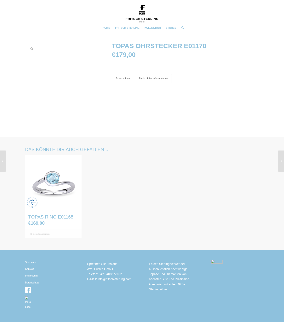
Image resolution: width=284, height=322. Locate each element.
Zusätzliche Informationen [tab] (153, 78)
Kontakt (29, 268)
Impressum (31, 275)
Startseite (30, 262)
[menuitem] (106, 28)
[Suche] (181, 28)
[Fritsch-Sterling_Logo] (142, 13)
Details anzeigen (41, 234)
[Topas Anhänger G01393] (281, 161)
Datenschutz (32, 282)
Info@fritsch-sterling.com (114, 279)
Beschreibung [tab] (123, 78)
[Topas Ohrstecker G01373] (3, 161)
